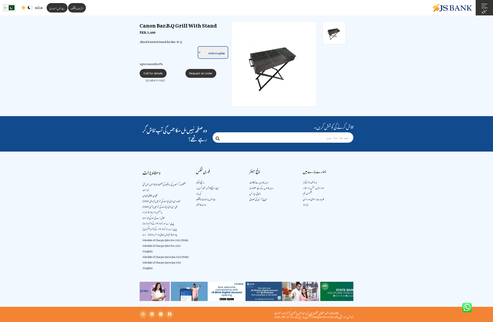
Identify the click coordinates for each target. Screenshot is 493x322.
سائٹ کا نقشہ (201, 204)
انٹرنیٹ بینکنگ (77, 8)
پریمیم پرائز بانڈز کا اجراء (152, 212)
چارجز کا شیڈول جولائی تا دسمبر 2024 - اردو (160, 234)
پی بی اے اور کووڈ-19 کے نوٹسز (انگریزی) (159, 228)
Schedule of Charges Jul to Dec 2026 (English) (162, 248)
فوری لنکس (203, 170)
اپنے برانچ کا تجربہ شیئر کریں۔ (207, 187)
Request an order (200, 73)
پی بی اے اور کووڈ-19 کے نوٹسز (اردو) (158, 223)
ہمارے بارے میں (314, 170)
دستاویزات (151, 171)
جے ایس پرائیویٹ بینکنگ (206, 198)
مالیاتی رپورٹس (255, 193)
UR (41, 8)
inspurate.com (323, 316)
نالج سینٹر (254, 170)
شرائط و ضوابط (281, 312)
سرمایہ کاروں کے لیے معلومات (261, 187)
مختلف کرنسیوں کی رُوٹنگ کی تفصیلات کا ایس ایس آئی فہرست (164, 186)
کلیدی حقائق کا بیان (150, 195)
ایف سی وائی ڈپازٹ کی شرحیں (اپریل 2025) (161, 200)
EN (36, 8)
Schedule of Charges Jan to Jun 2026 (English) (162, 264)
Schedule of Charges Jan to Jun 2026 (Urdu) (166, 256)
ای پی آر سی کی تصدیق (258, 198)
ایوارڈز (305, 204)
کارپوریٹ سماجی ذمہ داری (313, 198)
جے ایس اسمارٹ (57, 8)
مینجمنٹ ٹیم (307, 193)
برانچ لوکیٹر (200, 182)
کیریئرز (198, 193)
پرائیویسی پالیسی (299, 312)
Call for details (153, 73)
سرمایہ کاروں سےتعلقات (259, 182)
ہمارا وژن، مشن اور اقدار (313, 187)
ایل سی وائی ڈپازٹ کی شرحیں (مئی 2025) (160, 206)
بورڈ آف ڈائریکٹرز (310, 182)
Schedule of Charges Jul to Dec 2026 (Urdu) (165, 239)
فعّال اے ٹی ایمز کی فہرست (154, 217)
